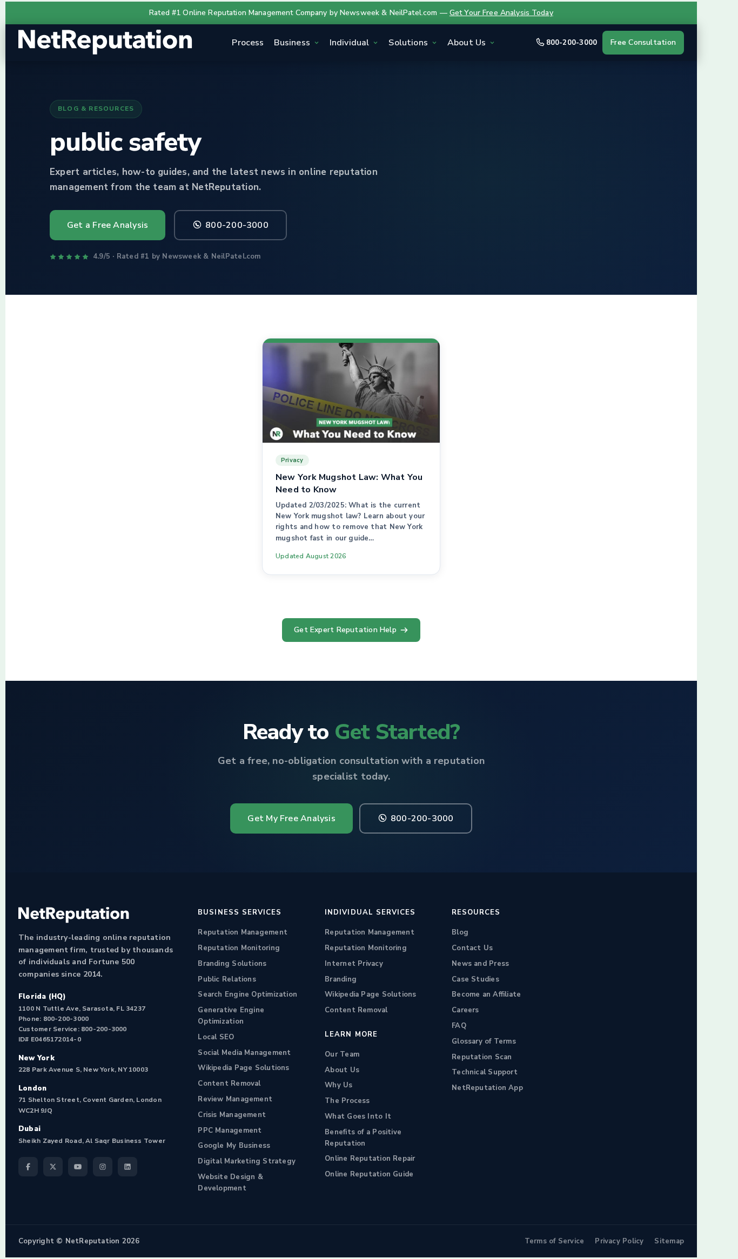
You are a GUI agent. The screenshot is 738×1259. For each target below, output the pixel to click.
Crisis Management (232, 1115)
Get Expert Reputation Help (345, 630)
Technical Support (485, 1072)
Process (248, 43)
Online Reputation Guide (369, 1174)
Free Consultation (643, 42)
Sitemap (669, 1241)
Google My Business (234, 1145)
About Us (342, 1070)
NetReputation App (487, 1088)
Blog (460, 932)
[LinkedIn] (127, 1166)
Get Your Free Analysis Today (501, 13)
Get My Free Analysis (291, 818)
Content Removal (229, 1083)
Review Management (235, 1099)
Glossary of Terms (484, 1041)
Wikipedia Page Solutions (243, 1068)
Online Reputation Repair (370, 1158)
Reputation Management (242, 932)
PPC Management (229, 1130)
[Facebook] (28, 1166)
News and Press (480, 964)
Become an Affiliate (486, 994)
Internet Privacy (354, 964)
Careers (465, 1010)
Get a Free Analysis (107, 225)
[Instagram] (102, 1166)
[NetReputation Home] (105, 43)
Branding (341, 979)
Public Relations (227, 979)
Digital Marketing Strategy (247, 1161)
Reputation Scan (482, 1057)
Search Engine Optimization (247, 994)
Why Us (338, 1085)
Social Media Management (244, 1053)
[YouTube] (78, 1166)
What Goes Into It (358, 1116)
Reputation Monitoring (239, 948)
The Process (347, 1101)
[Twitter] (53, 1166)
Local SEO (216, 1037)
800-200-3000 (572, 43)
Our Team (342, 1054)
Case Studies (475, 979)
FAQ (459, 1026)
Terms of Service (555, 1241)
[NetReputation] (73, 915)
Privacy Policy (619, 1241)
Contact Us (472, 948)
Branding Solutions (232, 964)
